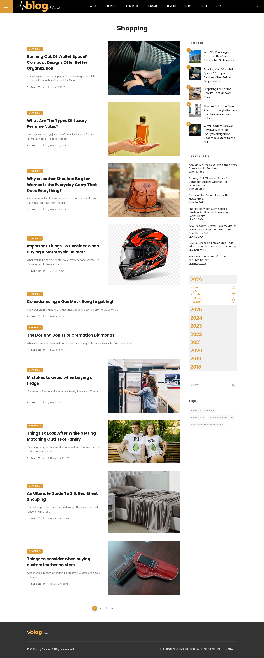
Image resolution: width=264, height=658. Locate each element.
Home (188, 6)
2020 (196, 350)
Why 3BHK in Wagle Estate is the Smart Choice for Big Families (219, 56)
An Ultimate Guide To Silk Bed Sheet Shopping (62, 496)
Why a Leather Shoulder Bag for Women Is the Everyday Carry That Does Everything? (62, 184)
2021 (195, 342)
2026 (196, 279)
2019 (195, 358)
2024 (196, 317)
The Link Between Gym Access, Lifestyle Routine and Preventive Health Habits (220, 112)
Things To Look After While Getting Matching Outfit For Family (61, 436)
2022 (196, 334)
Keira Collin (38, 87)
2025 (196, 309)
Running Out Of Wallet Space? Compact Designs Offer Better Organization (57, 62)
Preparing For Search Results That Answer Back (217, 93)
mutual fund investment (202, 410)
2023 (196, 325)
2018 (195, 366)
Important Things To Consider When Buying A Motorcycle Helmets (63, 249)
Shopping (35, 48)
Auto (93, 6)
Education (132, 6)
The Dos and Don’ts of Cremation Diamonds (71, 335)
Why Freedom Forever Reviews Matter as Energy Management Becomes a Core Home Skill (219, 134)
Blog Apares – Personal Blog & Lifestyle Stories (190, 649)
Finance (153, 6)
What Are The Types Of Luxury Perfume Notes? (57, 123)
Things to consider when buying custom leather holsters (58, 562)
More (219, 6)
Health (171, 6)
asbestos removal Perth (221, 417)
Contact (230, 649)
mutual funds (197, 417)
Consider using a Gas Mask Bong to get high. (71, 301)
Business (111, 6)
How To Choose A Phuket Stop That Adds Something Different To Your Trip (213, 244)
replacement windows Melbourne (207, 425)
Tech (203, 6)
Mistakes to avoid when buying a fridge (60, 380)
